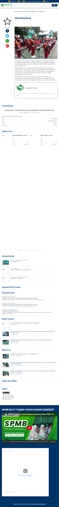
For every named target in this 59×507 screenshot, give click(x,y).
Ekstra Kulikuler (31, 11)
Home (24, 11)
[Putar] (4, 441)
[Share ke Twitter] (7, 36)
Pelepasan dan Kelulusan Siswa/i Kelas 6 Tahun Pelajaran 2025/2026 (20, 298)
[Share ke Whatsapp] (7, 41)
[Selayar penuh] (55, 441)
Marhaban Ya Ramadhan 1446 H (10, 311)
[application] (29, 427)
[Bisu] (52, 441)
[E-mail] (18, 95)
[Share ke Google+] (7, 46)
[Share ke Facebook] (7, 30)
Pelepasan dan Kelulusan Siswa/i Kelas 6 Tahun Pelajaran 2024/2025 (20, 304)
